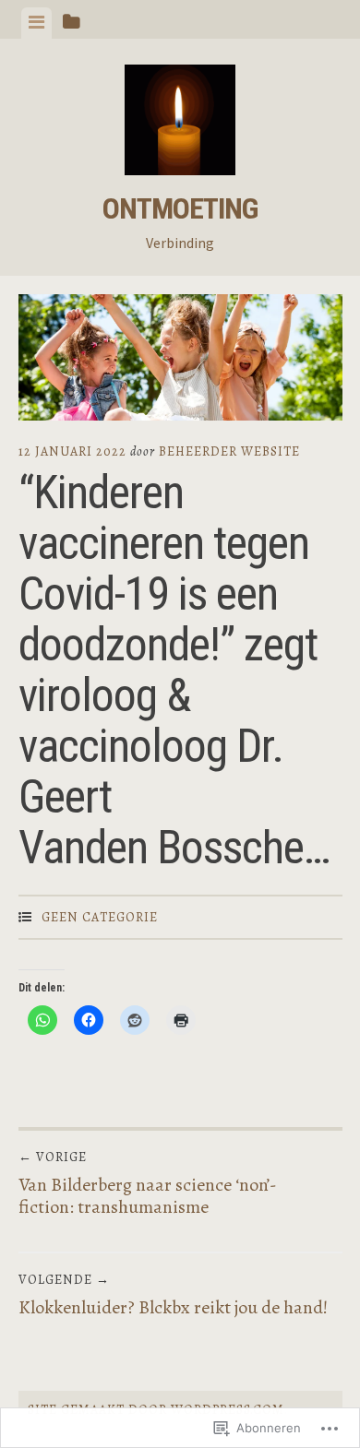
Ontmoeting (180, 208)
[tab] (36, 23)
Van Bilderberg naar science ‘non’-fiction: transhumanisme (147, 1184)
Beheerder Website (229, 451)
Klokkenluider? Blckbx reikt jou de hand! (173, 1296)
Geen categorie (100, 917)
